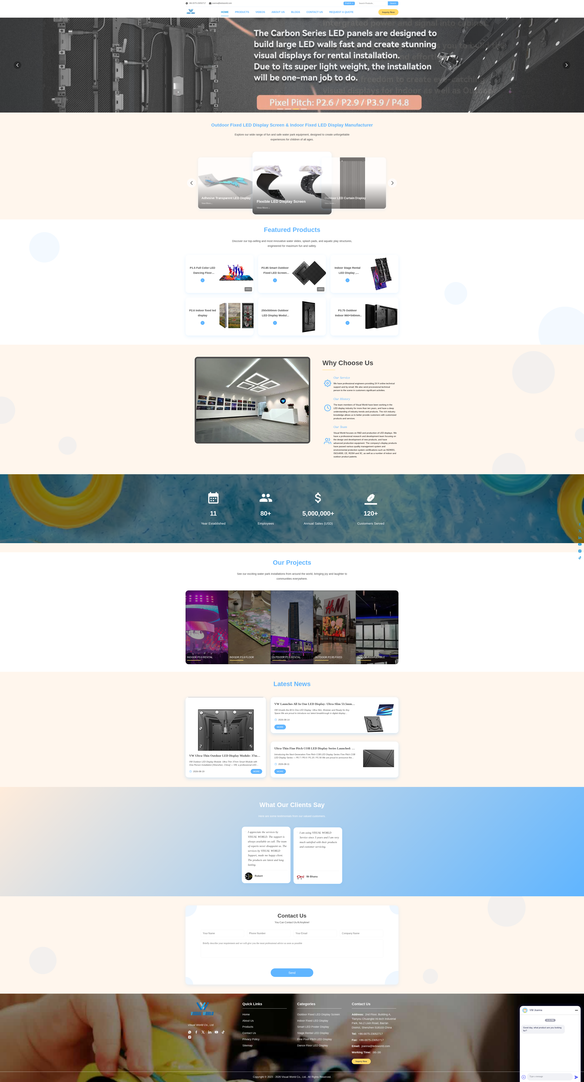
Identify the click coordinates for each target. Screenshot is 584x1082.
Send (292, 972)
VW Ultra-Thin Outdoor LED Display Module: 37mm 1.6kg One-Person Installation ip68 (225, 755)
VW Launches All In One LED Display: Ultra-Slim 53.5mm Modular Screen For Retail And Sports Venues (314, 704)
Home (225, 12)
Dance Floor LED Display (312, 1045)
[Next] (566, 65)
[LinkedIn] (580, 537)
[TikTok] (580, 557)
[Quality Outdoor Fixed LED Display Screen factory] (292, 65)
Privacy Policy (250, 1039)
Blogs (295, 12)
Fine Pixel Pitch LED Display (314, 1039)
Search (393, 3)
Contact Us (314, 12)
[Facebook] (580, 524)
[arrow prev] (191, 183)
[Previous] (17, 65)
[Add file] (524, 1077)
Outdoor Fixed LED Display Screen (318, 1014)
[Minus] (576, 1010)
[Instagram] (580, 551)
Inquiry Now (388, 12)
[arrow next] (392, 183)
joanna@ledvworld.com (222, 3)
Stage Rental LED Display (313, 1033)
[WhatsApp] (189, 1032)
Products (242, 12)
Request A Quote (341, 12)
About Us (278, 12)
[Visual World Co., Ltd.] (202, 1017)
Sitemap (247, 1045)
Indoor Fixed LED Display (312, 1020)
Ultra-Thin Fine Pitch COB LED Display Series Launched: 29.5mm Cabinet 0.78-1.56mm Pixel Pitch (314, 748)
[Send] (576, 1077)
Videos (260, 12)
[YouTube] (580, 544)
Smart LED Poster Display (313, 1026)
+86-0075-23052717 (197, 3)
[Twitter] (580, 531)
